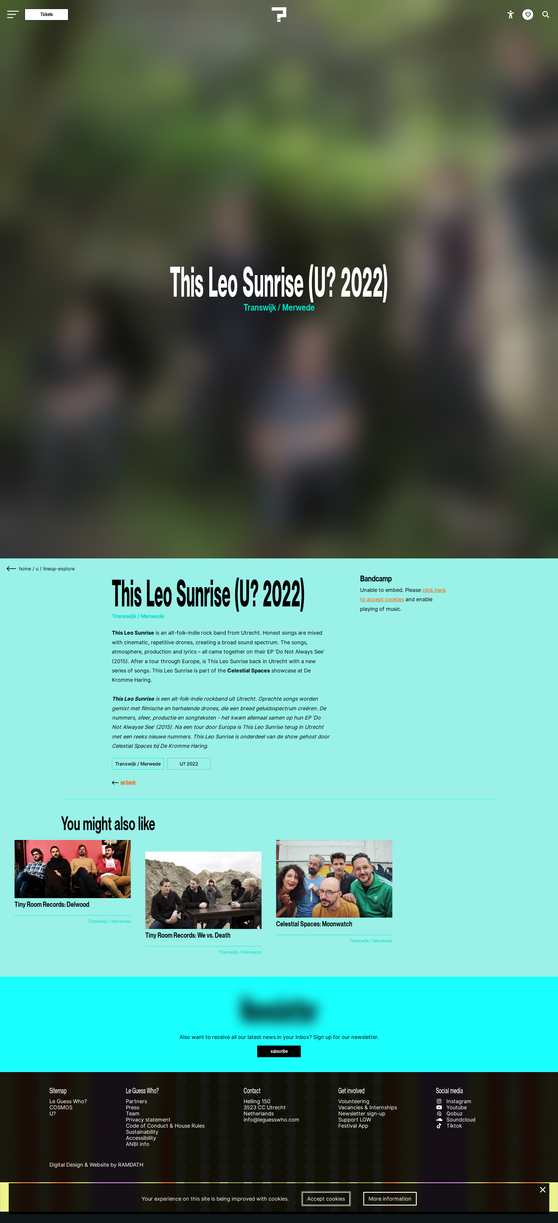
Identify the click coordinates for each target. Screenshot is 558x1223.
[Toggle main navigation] (11, 14)
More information (390, 1199)
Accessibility (141, 1138)
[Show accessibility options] (511, 15)
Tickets (46, 14)
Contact (252, 1090)
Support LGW (354, 1120)
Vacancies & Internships (367, 1107)
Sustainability (142, 1132)
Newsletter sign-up (361, 1113)
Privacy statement (148, 1120)
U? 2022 (189, 764)
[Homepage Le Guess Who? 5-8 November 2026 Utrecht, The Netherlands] (279, 14)
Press (132, 1107)
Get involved (351, 1090)
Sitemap (58, 1090)
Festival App (353, 1126)
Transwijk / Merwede (138, 764)
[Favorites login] (528, 14)
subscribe (279, 1051)
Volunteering (353, 1101)
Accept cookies (326, 1199)
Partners (136, 1101)
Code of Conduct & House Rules (165, 1126)
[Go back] (11, 568)
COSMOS (60, 1107)
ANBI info (137, 1144)
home (25, 569)
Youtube (456, 1107)
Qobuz (454, 1113)
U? (52, 1113)
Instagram (458, 1101)
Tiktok (453, 1126)
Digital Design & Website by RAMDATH (96, 1165)
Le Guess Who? (68, 1101)
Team (133, 1113)
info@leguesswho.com (271, 1120)
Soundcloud (460, 1120)
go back (128, 782)
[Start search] (544, 14)
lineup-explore (59, 569)
